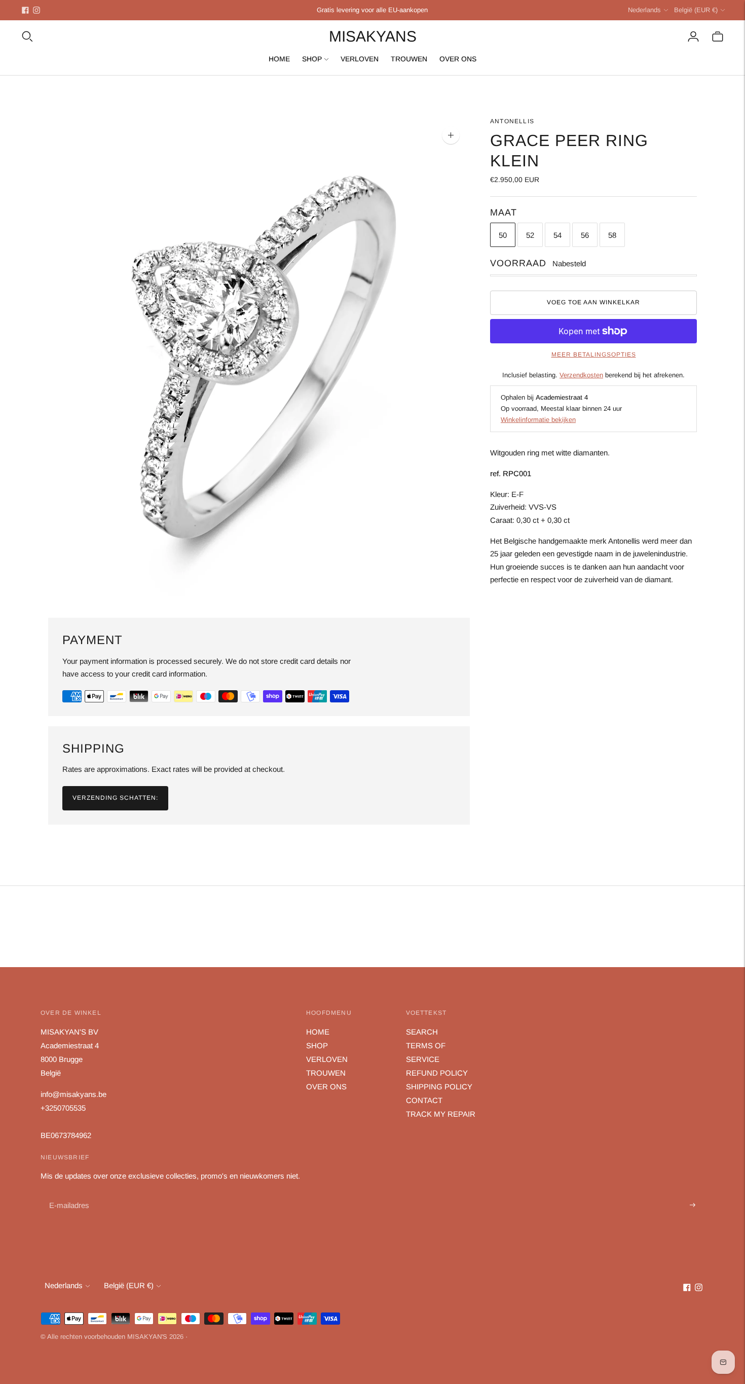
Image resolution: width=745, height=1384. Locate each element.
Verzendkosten (581, 375)
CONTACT (424, 1100)
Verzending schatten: (115, 797)
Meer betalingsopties (593, 354)
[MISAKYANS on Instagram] (36, 10)
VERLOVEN (360, 59)
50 (503, 234)
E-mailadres (68, 1193)
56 (585, 234)
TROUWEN (409, 59)
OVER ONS (457, 59)
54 (557, 234)
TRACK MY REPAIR (440, 1114)
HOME (279, 59)
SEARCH (422, 1031)
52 (530, 234)
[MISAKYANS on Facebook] (25, 10)
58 (612, 234)
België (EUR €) (696, 10)
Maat (503, 212)
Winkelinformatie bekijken (538, 419)
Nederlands (644, 10)
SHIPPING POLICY (439, 1086)
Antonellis (512, 121)
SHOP (312, 59)
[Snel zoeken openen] (27, 36)
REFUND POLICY (437, 1073)
